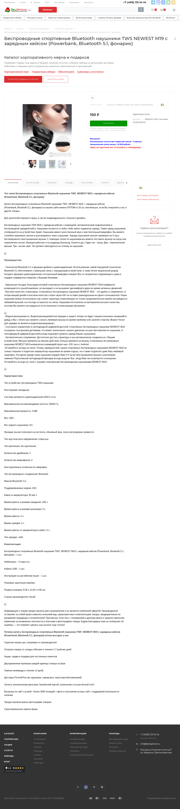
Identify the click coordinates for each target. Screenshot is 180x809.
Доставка (122, 183)
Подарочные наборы (12, 18)
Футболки (170, 18)
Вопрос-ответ (115, 743)
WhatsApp (168, 2)
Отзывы (69, 183)
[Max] (158, 2)
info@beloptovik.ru (173, 2)
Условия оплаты (77, 739)
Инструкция (33, 183)
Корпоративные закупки (82, 755)
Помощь (114, 733)
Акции (8, 745)
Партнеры (38, 763)
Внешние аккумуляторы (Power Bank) (144, 18)
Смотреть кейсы (55, 79)
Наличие (52, 183)
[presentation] (23, 164)
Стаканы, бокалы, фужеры (109, 18)
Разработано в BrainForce (161, 798)
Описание (13, 183)
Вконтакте (163, 2)
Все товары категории (147, 195)
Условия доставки (78, 743)
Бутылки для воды (84, 18)
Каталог (48, 9)
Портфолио (11, 739)
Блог (7, 761)
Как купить (87, 183)
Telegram (153, 2)
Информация (78, 733)
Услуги (8, 750)
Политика (74, 751)
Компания (40, 733)
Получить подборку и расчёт (23, 79)
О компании (39, 739)
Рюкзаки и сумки (34, 18)
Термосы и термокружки (59, 18)
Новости (38, 747)
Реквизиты (39, 743)
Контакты (38, 759)
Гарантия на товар (79, 747)
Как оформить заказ (118, 739)
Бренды (9, 756)
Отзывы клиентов (117, 751)
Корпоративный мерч (16, 71)
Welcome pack (66, 71)
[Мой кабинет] (174, 10)
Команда (38, 751)
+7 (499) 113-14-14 (149, 734)
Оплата (105, 183)
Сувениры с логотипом (90, 71)
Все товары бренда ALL (148, 199)
